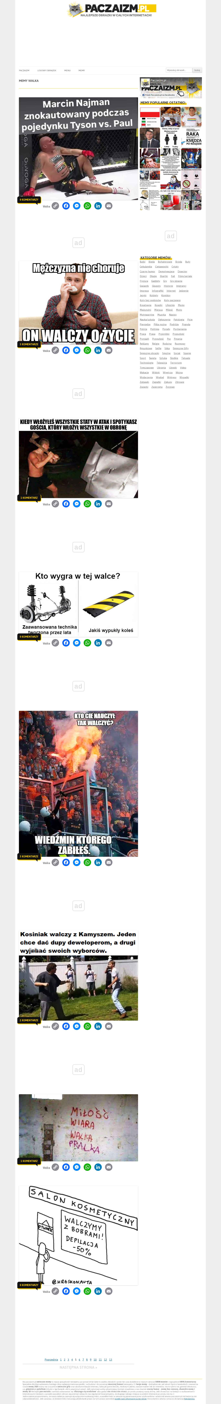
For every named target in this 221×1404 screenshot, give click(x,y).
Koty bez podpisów (150, 300)
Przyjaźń (144, 338)
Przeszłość (178, 334)
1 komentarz (29, 497)
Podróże (174, 324)
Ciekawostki (161, 266)
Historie (168, 285)
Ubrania (161, 367)
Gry (165, 281)
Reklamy (144, 343)
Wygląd (160, 377)
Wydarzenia (146, 377)
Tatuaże (185, 358)
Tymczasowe (147, 367)
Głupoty (156, 285)
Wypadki (184, 377)
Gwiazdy (144, 285)
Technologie (146, 362)
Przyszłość (158, 338)
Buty (187, 261)
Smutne (166, 353)
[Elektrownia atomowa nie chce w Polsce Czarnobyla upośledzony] (150, 200)
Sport (143, 358)
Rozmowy (180, 343)
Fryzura (144, 281)
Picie (190, 319)
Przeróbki (164, 334)
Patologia (179, 319)
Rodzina (167, 343)
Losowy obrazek (46, 70)
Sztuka (163, 358)
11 (100, 1359)
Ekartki (164, 276)
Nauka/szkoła (147, 319)
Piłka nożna (160, 324)
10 (95, 1359)
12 (105, 1359)
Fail (173, 276)
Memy (81, 70)
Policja (143, 329)
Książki (158, 305)
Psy (169, 338)
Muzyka (161, 314)
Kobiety (154, 295)
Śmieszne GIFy (180, 348)
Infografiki (157, 290)
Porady (166, 329)
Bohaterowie (165, 261)
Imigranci (181, 285)
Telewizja (162, 362)
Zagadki (156, 382)
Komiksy (165, 295)
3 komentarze (29, 344)
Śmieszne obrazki (149, 353)
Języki (143, 295)
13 (110, 1359)
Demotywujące (166, 271)
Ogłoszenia (164, 319)
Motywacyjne (147, 314)
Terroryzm (176, 362)
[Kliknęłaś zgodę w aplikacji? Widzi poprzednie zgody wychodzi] (191, 200)
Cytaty (175, 266)
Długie (153, 276)
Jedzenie (183, 290)
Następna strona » (78, 1367)
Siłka (167, 348)
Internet (171, 290)
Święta (152, 358)
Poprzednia (51, 1359)
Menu (67, 70)
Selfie (158, 348)
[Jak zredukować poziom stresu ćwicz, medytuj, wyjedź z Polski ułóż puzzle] (191, 179)
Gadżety (155, 281)
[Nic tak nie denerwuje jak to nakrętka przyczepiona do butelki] (170, 200)
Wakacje (144, 372)
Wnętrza (167, 372)
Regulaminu (189, 1399)
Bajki (142, 261)
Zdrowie (179, 382)
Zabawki (144, 382)
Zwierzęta (156, 387)
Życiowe (170, 387)
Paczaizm (24, 70)
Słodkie (174, 358)
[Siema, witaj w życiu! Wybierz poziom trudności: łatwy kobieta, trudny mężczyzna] (170, 138)
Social (177, 353)
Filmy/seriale (185, 276)
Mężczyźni (145, 309)
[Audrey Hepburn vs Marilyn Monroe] (170, 158)
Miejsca (158, 309)
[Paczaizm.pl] (110, 9)
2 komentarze (29, 1020)
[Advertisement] (110, 42)
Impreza (144, 290)
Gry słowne (176, 281)
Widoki (156, 372)
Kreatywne (145, 305)
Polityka (154, 329)
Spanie (187, 353)
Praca (143, 334)
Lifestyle (170, 305)
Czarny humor (147, 271)
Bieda (152, 261)
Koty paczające (172, 300)
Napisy (173, 314)
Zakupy (168, 382)
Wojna (179, 372)
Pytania (178, 338)
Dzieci (143, 276)
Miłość (169, 309)
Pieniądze (145, 324)
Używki (173, 367)
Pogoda (186, 324)
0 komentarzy (29, 199)
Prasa (152, 334)
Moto (179, 309)
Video (183, 367)
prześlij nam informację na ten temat (131, 1399)
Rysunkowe (146, 348)
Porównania (180, 329)
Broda (178, 261)
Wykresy (171, 377)
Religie (155, 343)
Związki (144, 387)
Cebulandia (146, 266)
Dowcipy (182, 271)
